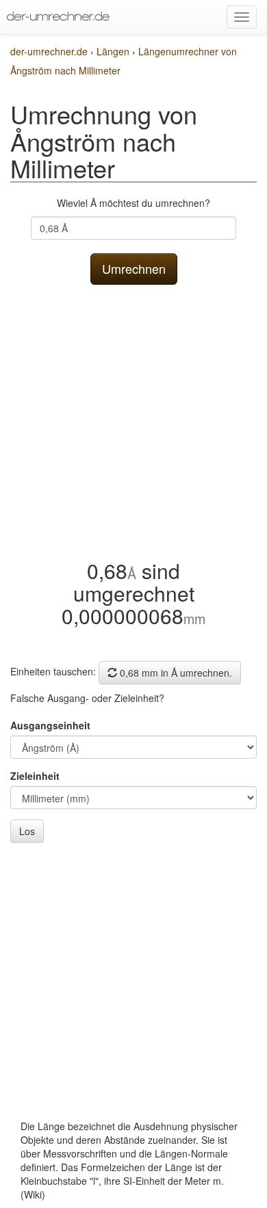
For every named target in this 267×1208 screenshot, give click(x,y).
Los (27, 831)
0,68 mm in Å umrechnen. (174, 672)
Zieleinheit (35, 776)
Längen (114, 51)
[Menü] (242, 17)
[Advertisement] (133, 419)
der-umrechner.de (49, 51)
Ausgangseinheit (50, 725)
